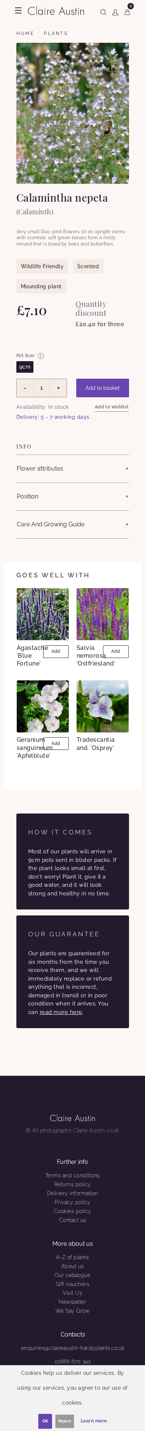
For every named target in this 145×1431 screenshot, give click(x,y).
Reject (64, 1421)
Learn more (94, 1421)
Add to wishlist (112, 407)
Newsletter (72, 1302)
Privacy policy (73, 1202)
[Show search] (103, 10)
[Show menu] (18, 10)
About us (72, 1266)
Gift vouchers (73, 1284)
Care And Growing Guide (50, 524)
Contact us (72, 1220)
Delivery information (72, 1193)
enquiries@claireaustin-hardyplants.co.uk (73, 1348)
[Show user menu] (115, 10)
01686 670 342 (73, 1361)
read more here (61, 1012)
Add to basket (103, 388)
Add (55, 651)
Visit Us (72, 1293)
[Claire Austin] (56, 9)
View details (44, 614)
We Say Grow (72, 1311)
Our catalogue (73, 1275)
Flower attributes (40, 468)
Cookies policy (72, 1211)
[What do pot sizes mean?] (41, 356)
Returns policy (72, 1184)
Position (27, 496)
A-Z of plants (72, 1257)
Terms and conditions (72, 1175)
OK (45, 1421)
